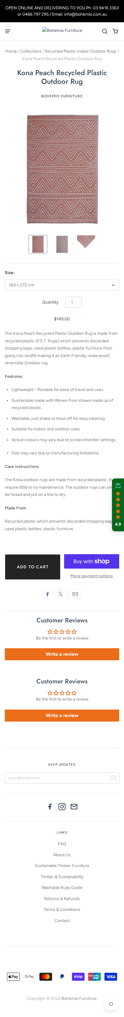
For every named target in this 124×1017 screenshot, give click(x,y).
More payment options (91, 576)
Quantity (50, 302)
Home (11, 51)
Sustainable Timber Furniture (62, 865)
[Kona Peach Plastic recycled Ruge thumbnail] (38, 244)
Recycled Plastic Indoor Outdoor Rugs (80, 51)
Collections (31, 51)
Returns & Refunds (62, 898)
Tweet (61, 594)
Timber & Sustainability (62, 876)
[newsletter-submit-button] (113, 779)
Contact (62, 920)
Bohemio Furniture (62, 96)
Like (47, 594)
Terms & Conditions (62, 909)
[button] (118, 504)
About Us (62, 854)
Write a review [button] (62, 654)
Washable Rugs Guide (62, 887)
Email (75, 594)
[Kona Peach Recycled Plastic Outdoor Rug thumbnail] (62, 244)
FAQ (62, 843)
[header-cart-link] (115, 31)
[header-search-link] (104, 31)
